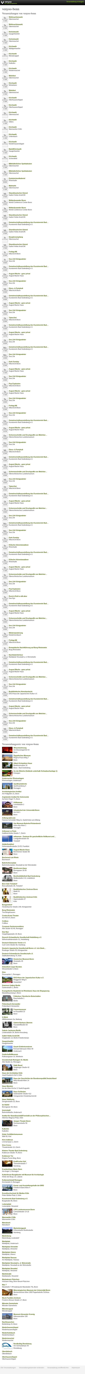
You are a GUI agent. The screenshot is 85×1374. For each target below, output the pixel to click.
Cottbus (5, 921)
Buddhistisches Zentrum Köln (25, 897)
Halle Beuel (17, 1065)
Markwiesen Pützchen (10, 1279)
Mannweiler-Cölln (9, 1217)
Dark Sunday (14, 362)
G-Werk (5, 1017)
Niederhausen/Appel (10, 1327)
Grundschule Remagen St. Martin (15, 1060)
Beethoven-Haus (20, 868)
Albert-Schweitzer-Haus (22, 763)
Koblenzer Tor (7, 1156)
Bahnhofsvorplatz (9, 863)
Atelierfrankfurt (8, 844)
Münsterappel (7, 1309)
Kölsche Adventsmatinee (19, 545)
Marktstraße (6, 1274)
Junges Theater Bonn (22, 1121)
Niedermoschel (8, 1338)
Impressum (76, 1368)
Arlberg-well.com (8, 818)
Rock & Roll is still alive (18, 596)
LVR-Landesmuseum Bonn (24, 1209)
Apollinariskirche (20, 784)
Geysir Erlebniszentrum (22, 1047)
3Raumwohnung (20, 748)
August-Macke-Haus (21, 850)
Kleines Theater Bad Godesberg (14, 1150)
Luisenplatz (6, 1204)
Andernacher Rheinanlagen (13, 778)
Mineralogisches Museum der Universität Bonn (31, 1290)
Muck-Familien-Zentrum (11, 1298)
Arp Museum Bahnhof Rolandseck (27, 823)
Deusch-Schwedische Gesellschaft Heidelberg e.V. (22, 937)
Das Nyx (5, 932)
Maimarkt (12, 186)
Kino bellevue (7, 1140)
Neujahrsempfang (16, 237)
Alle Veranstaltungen (8, 1368)
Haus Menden (7, 1086)
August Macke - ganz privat (19, 274)
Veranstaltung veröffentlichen (58, 1368)
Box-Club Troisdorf (9, 884)
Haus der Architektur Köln (12, 1073)
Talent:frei (13, 318)
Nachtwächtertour (16, 655)
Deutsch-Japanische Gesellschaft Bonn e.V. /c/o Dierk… (24, 948)
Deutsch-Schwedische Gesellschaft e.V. (17, 953)
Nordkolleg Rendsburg (22, 1344)
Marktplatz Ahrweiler (10, 1247)
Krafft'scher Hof (19, 1161)
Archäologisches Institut (11, 791)
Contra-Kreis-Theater (10, 915)
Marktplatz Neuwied (9, 1268)
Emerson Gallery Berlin (11, 985)
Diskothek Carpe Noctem (12, 967)
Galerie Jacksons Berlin (11, 1030)
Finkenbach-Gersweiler (11, 1004)
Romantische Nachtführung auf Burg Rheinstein (28, 647)
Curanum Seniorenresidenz (13, 926)
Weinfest (12, 76)
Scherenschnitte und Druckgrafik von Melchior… (28, 435)
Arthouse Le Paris (9, 831)
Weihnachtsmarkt (16, 17)
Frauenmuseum (19, 1009)
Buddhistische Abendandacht (20, 691)
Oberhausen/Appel (9, 1357)
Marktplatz (6, 1241)
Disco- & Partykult (16, 288)
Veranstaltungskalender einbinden (31, 1368)
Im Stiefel (5, 1105)
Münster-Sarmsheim (10, 1303)
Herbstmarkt (14, 32)
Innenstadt (6, 1110)
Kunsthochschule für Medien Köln (15, 1193)
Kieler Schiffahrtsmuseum (12, 1134)
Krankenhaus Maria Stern (12, 1169)
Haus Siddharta (8, 1099)
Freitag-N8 (13, 252)
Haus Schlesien (19, 1092)
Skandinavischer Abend (18, 193)
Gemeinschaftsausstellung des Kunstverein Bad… (29, 222)
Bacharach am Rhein (10, 857)
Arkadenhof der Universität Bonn (26, 810)
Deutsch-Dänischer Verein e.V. (14, 943)
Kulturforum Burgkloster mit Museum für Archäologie (23, 1175)
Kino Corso (6, 1145)
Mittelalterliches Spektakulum (20, 164)
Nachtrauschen (8, 1322)
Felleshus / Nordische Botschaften (27, 996)
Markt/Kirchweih (15, 149)
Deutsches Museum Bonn (23, 959)
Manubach (6, 1223)
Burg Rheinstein (8, 910)
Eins (4, 972)
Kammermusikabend (17, 178)
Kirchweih (13, 46)
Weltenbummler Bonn (17, 200)
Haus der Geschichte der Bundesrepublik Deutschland (34, 1078)
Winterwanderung (16, 633)
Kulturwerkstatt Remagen (12, 1180)
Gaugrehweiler (7, 1041)
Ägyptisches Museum (22, 755)
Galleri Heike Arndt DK (11, 1036)
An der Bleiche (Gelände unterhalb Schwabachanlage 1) (35, 771)
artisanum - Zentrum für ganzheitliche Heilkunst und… (34, 836)
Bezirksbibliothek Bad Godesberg (26, 876)
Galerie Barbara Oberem (22, 1023)
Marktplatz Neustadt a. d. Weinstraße (16, 1263)
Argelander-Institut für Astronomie (15, 797)
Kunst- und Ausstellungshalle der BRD (28, 1185)
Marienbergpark (19, 1228)
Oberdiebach (7, 1351)
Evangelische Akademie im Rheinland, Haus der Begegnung (25, 991)
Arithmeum (17, 802)
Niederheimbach (8, 1333)
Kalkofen (5, 1129)
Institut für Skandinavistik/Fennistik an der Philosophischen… (26, 1116)
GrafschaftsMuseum (10, 1054)
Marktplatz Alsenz (9, 1252)
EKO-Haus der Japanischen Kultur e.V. (28, 978)
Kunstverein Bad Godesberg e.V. (15, 1199)
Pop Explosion (14, 384)
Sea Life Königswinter (17, 259)
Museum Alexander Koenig (24, 1314)
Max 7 (4, 1285)
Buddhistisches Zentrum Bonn (25, 889)
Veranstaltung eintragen (75, 1)
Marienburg (6, 1236)
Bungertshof (7, 905)
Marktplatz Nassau (9, 1257)
